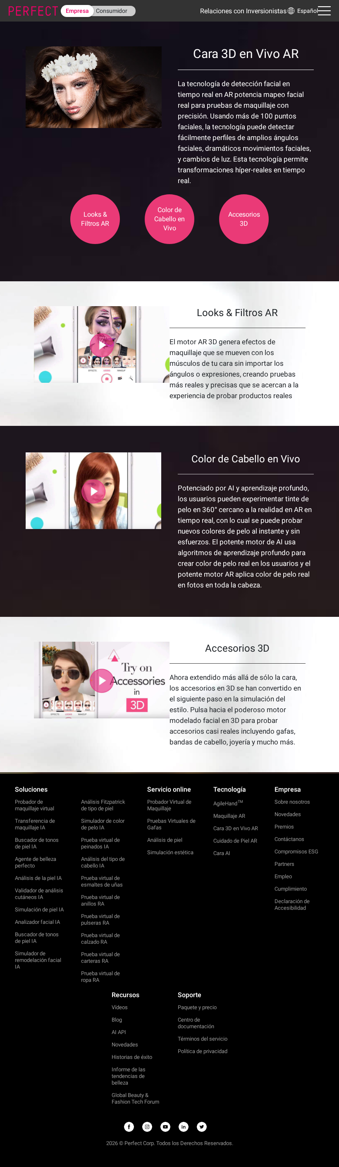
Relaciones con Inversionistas (243, 11)
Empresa (77, 10)
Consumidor (111, 10)
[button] (302, 10)
